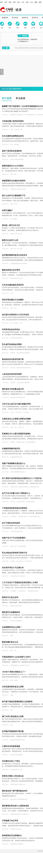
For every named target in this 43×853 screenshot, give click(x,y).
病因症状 (25, 17)
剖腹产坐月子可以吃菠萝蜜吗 (13, 538)
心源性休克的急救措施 (11, 746)
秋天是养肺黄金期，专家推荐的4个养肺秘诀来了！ (27, 40)
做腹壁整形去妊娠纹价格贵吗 (13, 181)
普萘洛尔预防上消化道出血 (13, 776)
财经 (14, 2)
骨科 (17, 28)
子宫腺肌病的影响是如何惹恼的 (14, 508)
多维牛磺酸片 (7, 210)
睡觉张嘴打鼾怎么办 (10, 642)
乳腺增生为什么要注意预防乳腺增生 (16, 434)
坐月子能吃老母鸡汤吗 (11, 523)
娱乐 (18, 2)
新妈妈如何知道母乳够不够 (13, 359)
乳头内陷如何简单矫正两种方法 (14, 553)
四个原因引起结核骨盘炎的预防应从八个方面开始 (22, 478)
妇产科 (33, 28)
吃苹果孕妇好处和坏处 (11, 329)
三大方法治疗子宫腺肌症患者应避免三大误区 (20, 582)
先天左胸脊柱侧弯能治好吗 (13, 136)
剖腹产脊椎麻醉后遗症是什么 (13, 463)
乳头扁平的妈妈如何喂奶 (12, 344)
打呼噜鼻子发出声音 (10, 821)
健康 (18, 10)
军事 (10, 2)
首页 (1, 2)
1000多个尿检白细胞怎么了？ (14, 672)
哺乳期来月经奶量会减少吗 (13, 389)
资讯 (5, 2)
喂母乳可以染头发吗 (10, 597)
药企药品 (15, 17)
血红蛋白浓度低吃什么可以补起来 (15, 315)
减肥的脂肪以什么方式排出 (13, 166)
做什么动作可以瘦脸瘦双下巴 (13, 195)
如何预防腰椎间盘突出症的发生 (14, 255)
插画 (40, 2)
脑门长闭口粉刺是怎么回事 (13, 716)
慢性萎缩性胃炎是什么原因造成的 (15, 806)
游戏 (27, 2)
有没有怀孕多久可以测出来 (13, 568)
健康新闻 (5, 17)
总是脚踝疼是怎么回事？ (12, 627)
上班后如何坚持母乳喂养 (12, 374)
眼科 (25, 28)
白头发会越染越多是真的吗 (13, 285)
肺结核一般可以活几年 (11, 225)
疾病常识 (35, 17)
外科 (10, 28)
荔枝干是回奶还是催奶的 (12, 151)
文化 (31, 2)
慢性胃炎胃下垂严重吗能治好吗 (14, 791)
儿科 (41, 28)
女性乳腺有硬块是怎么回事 (13, 687)
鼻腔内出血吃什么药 (10, 240)
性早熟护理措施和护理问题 (13, 731)
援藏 (35, 2)
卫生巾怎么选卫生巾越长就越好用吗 (16, 404)
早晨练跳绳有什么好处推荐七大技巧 (16, 657)
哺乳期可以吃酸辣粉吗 (11, 612)
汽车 (23, 2)
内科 (2, 28)
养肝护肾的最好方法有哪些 (13, 300)
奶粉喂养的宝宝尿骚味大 (12, 835)
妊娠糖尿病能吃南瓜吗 (11, 449)
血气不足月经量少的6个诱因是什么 (16, 493)
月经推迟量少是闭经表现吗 (13, 121)
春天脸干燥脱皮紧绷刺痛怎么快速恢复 (17, 702)
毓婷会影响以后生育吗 (11, 270)
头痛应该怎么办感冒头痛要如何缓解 (16, 419)
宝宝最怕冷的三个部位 (11, 761)
